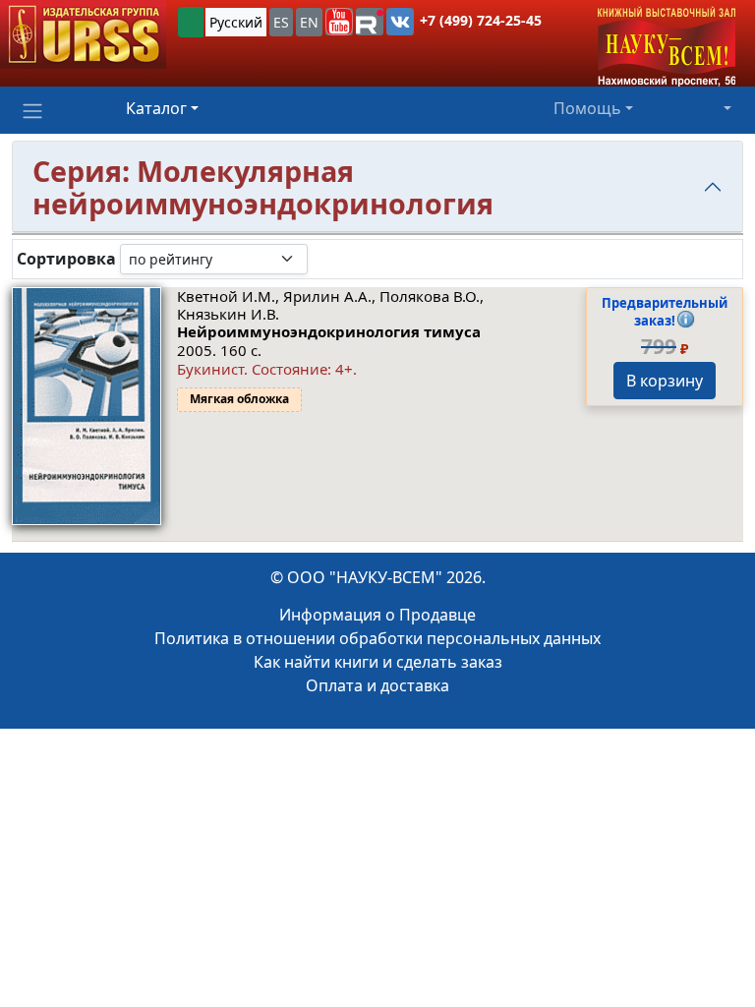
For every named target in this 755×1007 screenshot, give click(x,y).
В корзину (664, 380)
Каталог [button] (156, 108)
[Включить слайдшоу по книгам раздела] (323, 258)
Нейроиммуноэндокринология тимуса (329, 331)
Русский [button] (235, 22)
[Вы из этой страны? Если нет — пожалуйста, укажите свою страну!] (190, 22)
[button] (339, 21)
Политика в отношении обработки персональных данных (377, 638)
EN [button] (309, 22)
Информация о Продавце (377, 614)
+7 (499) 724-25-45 (481, 20)
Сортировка (66, 259)
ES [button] (281, 22)
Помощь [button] (587, 108)
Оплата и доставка (377, 685)
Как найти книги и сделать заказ (378, 662)
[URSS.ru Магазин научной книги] (83, 34)
